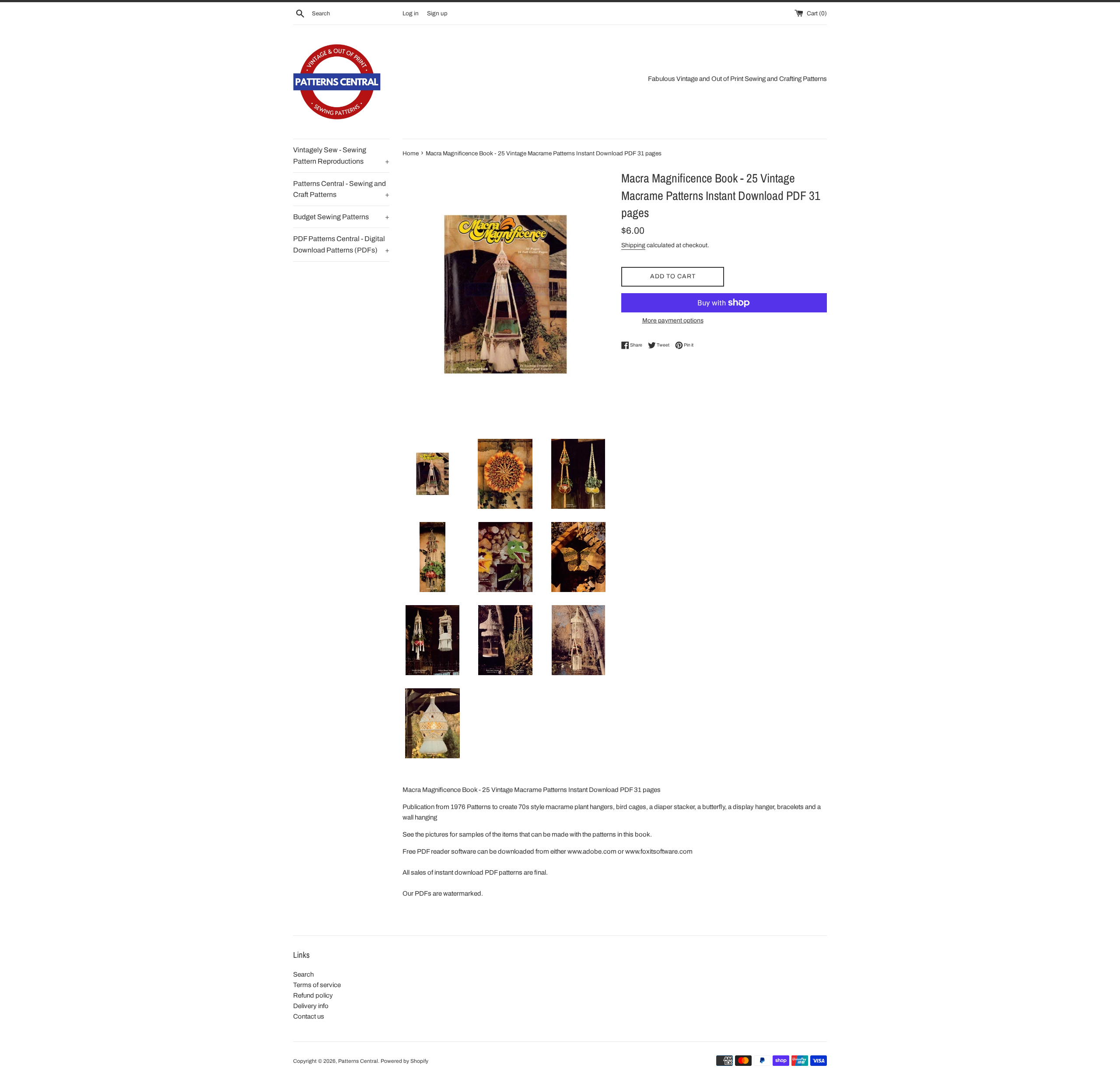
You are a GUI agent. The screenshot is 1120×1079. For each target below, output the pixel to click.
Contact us (308, 1016)
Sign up (437, 13)
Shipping (633, 245)
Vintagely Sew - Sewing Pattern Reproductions (341, 155)
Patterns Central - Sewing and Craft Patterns (341, 189)
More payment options (673, 320)
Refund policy (313, 995)
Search (303, 974)
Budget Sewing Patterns (341, 217)
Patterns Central (358, 1061)
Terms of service (317, 984)
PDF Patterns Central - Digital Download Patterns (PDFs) (341, 244)
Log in (410, 13)
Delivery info (311, 1005)
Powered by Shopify (404, 1061)
